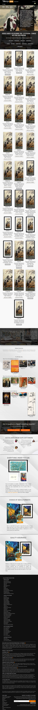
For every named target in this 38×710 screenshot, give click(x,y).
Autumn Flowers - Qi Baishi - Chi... (15, 397)
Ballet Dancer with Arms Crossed (23, 388)
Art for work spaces (7, 635)
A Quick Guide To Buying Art (6, 696)
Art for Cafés (6, 634)
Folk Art (5, 587)
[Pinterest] (35, 703)
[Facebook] (32, 703)
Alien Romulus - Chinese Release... (7, 405)
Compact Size (7, 94)
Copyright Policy (4, 702)
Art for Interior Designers (7, 640)
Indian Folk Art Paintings (7, 615)
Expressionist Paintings (7, 581)
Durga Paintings (6, 622)
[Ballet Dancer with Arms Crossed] (23, 382)
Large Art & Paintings (7, 619)
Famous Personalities (7, 620)
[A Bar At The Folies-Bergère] (31, 363)
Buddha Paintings (6, 598)
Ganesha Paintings (6, 601)
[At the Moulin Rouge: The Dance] (15, 380)
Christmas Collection (7, 616)
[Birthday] (31, 380)
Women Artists (6, 611)
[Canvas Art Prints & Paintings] (14, 662)
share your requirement (13, 492)
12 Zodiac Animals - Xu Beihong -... (6, 370)
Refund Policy (4, 700)
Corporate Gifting (6, 639)
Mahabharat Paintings (7, 612)
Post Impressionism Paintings (8, 590)
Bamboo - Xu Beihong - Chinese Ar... (31, 416)
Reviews (3, 699)
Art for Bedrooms (6, 628)
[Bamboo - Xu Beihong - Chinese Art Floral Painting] (31, 403)
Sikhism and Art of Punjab (8, 621)
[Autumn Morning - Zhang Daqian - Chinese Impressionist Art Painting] (23, 394)
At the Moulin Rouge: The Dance (14, 384)
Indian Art (5, 584)
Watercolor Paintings (26, 350)
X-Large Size (8, 291)
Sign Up (17, 1)
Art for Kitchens (6, 629)
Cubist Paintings (6, 580)
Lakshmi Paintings (6, 602)
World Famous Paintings (7, 610)
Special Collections (7, 7)
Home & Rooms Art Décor (11, 7)
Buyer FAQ (3, 698)
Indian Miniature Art (7, 585)
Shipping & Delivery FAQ (5, 697)
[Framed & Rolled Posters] (12, 657)
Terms (3, 701)
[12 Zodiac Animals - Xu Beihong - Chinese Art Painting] (6, 364)
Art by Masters (16, 7)
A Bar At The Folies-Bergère (31, 367)
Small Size (8, 68)
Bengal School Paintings (7, 607)
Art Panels (5, 596)
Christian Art (6, 608)
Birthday (31, 384)
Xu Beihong (24, 29)
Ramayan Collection (7, 617)
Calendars (31, 6)
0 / (33, 1)
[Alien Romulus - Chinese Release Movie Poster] (6, 398)
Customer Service (5, 705)
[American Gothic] (6, 382)
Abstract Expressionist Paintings (9, 593)
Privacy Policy (4, 703)
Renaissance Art (6, 591)
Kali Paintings (6, 623)
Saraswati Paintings (7, 603)
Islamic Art (5, 583)
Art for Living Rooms (7, 627)
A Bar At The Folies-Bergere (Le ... (23, 368)
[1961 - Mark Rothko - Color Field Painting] (15, 366)
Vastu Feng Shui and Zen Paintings (15, 350)
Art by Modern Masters (13, 349)
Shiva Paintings (6, 599)
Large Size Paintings (22, 7)
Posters (19, 6)
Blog (25, 6)
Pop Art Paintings (6, 589)
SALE (34, 6)
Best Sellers (28, 7)
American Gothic (6, 387)
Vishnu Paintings (6, 600)
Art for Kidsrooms (6, 630)
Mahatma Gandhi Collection (8, 604)
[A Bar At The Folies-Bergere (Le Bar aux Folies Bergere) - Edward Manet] (23, 363)
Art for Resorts (6, 633)
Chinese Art (20, 349)
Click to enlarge (3, 29)
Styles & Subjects (3, 7)
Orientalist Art (6, 588)
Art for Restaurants (7, 632)
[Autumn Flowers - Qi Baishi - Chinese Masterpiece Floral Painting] (15, 393)
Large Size (30, 96)
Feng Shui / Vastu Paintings (28, 349)
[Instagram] (33, 703)
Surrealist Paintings (7, 592)
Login (15, 1)
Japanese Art (6, 606)
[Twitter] (31, 703)
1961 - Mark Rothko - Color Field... (14, 373)
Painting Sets (6, 618)
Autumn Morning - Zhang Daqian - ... (23, 397)
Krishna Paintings (6, 597)
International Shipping (5, 704)
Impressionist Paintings (7, 582)
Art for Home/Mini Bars (7, 631)
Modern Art (5, 586)
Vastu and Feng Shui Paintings (8, 624)
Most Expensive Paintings (7, 614)
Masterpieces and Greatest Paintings (9, 613)
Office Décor (6, 638)
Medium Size (19, 95)
